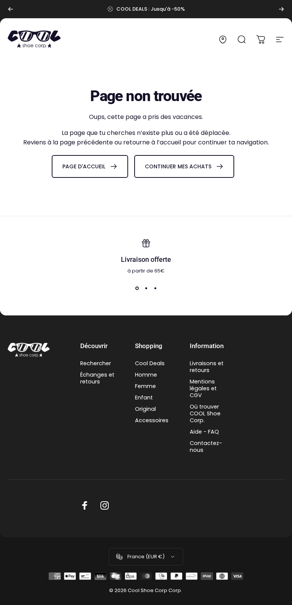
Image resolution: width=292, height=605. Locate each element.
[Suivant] (281, 9)
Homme (146, 374)
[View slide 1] (136, 288)
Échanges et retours (97, 378)
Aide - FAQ (204, 431)
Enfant (144, 397)
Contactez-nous (206, 446)
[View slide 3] (155, 288)
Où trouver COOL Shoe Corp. (205, 413)
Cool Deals (150, 363)
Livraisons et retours (207, 367)
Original (145, 408)
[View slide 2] (146, 288)
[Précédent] (10, 9)
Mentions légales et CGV (203, 388)
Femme (145, 386)
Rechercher (95, 363)
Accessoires (151, 420)
